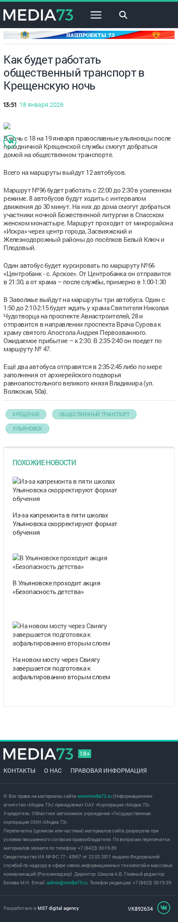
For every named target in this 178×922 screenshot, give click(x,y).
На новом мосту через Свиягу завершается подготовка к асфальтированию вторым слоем (61, 668)
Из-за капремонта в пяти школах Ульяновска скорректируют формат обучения (65, 523)
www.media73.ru (94, 796)
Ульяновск (27, 428)
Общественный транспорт (94, 414)
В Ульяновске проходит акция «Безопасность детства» (56, 587)
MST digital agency (58, 908)
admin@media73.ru (67, 882)
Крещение (26, 414)
